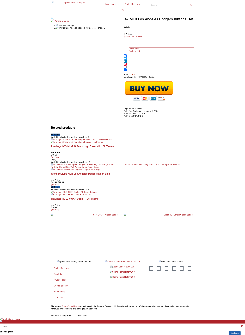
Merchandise (111, 4)
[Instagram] (166, 268)
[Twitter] (159, 58)
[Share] (159, 69)
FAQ (122, 10)
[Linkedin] (182, 268)
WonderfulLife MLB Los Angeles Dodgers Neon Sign (80, 173)
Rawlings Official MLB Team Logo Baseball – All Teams (82, 146)
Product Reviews (132, 4)
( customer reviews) (133, 36)
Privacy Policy (60, 280)
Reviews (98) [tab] (134, 51)
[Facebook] (159, 55)
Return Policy (59, 291)
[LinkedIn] (159, 61)
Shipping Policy (61, 286)
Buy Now (56, 157)
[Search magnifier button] (191, 5)
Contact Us (58, 297)
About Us (58, 274)
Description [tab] (134, 48)
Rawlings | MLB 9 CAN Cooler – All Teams (75, 198)
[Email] (159, 67)
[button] (52, 18)
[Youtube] (151, 268)
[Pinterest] (159, 64)
